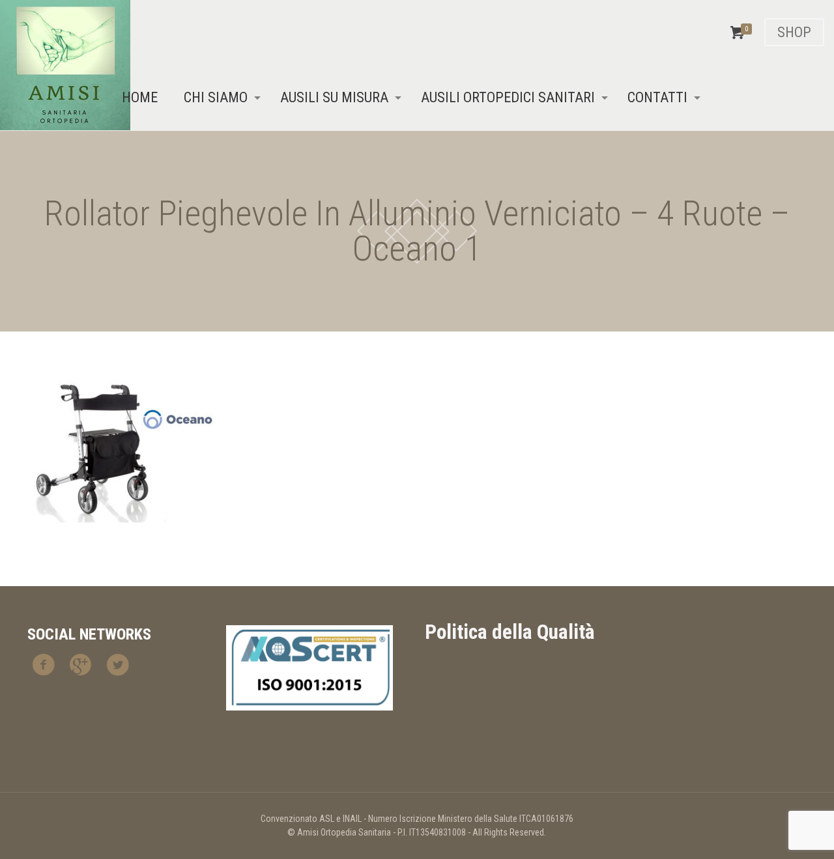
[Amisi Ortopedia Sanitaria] (65, 65)
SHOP (794, 32)
